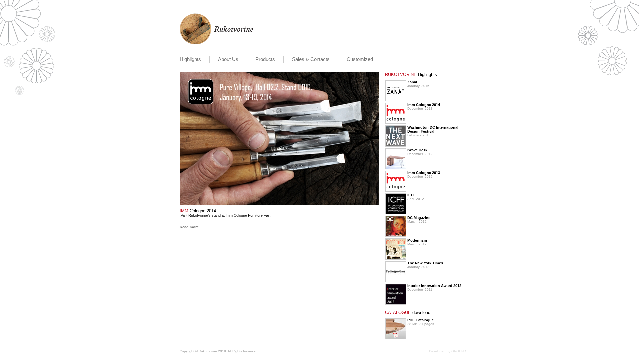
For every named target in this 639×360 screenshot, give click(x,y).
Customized (360, 59)
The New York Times (425, 263)
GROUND (458, 351)
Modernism (417, 240)
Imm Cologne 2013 (423, 173)
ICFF (411, 195)
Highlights (190, 59)
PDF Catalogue (420, 320)
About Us (228, 59)
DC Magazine (418, 218)
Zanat (412, 82)
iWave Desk (417, 150)
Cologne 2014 (198, 210)
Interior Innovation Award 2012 (434, 286)
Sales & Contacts (311, 59)
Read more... (191, 227)
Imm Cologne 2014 (423, 105)
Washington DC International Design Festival (432, 129)
